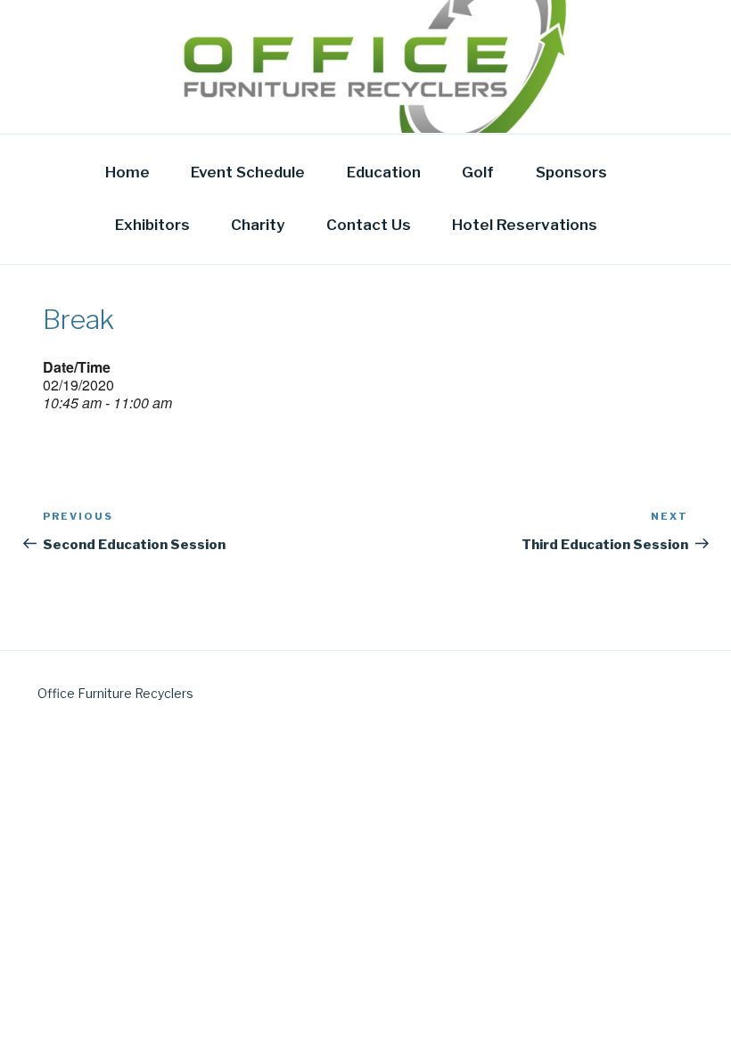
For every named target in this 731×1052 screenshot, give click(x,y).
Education (384, 172)
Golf (478, 172)
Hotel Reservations (524, 225)
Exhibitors (152, 225)
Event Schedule (248, 172)
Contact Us (368, 225)
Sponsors (571, 172)
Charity (257, 225)
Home (127, 172)
